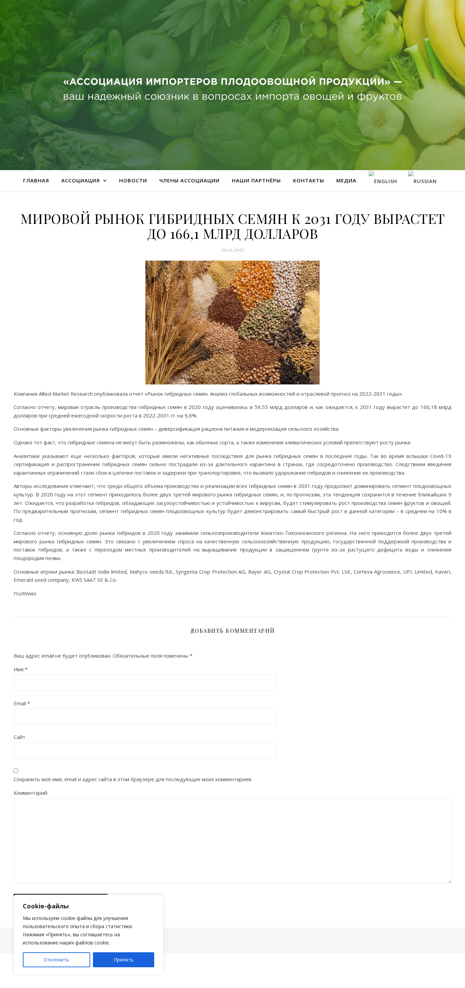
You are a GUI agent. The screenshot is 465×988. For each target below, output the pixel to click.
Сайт (19, 737)
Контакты (308, 180)
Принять (123, 959)
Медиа (346, 180)
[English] (383, 180)
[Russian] (422, 180)
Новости (133, 180)
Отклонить (56, 959)
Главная (36, 180)
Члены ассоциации (189, 180)
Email (22, 703)
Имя (21, 669)
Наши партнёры (256, 180)
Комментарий (30, 792)
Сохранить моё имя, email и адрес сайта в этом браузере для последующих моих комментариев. (133, 779)
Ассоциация (80, 180)
